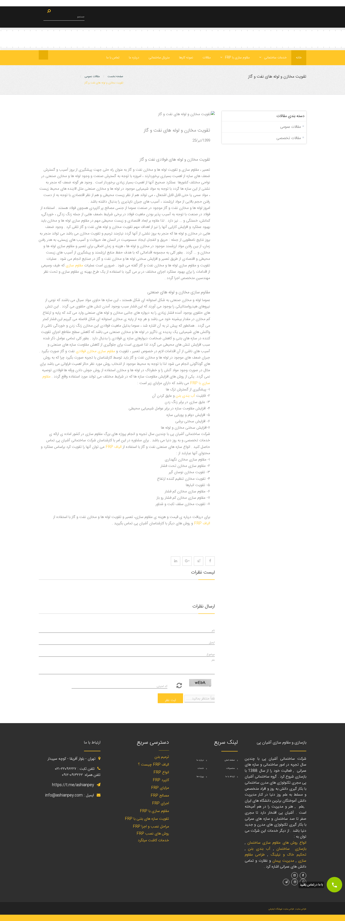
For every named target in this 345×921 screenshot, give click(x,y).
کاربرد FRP (161, 780)
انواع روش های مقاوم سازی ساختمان (276, 843)
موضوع (211, 654)
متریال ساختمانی (159, 57)
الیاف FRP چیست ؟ (153, 765)
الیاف (202, 523)
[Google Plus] (187, 561)
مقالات (207, 57)
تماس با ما (112, 57)
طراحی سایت (300, 909)
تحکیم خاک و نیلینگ (288, 855)
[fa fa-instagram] (175, 561)
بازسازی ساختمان (291, 849)
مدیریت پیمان (283, 861)
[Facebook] (210, 561)
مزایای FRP (160, 788)
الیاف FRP (114, 447)
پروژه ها (200, 776)
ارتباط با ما (230, 776)
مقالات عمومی (290, 127)
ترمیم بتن (162, 757)
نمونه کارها (186, 57)
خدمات (201, 768)
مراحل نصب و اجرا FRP (151, 826)
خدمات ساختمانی (275, 57)
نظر (213, 660)
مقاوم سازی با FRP (154, 811)
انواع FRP (161, 772)
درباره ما (134, 57)
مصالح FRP (160, 796)
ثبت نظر (170, 700)
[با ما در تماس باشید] (334, 884)
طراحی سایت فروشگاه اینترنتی (281, 909)
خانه (299, 57)
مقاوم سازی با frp (237, 57)
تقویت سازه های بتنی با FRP (147, 819)
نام (213, 630)
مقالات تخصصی (288, 138)
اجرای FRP (160, 803)
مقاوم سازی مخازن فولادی (95, 351)
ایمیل (212, 642)
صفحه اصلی (230, 760)
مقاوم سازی (74, 265)
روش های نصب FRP (153, 833)
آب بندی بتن (185, 396)
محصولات (230, 768)
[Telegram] (198, 561)
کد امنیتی (162, 686)
